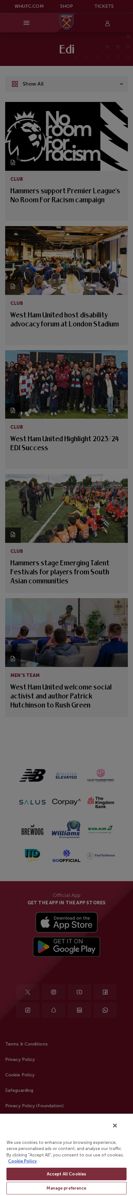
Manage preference (66, 1188)
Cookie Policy (22, 1161)
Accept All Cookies (66, 1174)
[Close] (115, 1125)
